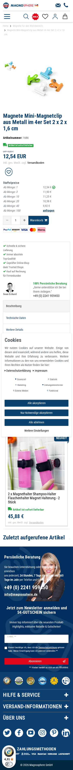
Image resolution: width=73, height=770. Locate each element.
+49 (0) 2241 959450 (46, 295)
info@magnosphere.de (21, 594)
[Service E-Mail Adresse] (58, 5)
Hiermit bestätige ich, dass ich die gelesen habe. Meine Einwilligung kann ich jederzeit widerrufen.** (36, 649)
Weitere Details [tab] (14, 329)
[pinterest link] (54, 733)
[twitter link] (7, 733)
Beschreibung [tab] (13, 306)
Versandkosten (35, 162)
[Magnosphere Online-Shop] (21, 5)
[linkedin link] (66, 733)
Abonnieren (35, 661)
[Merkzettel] (45, 16)
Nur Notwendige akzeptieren (36, 412)
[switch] (9, 764)
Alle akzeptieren (37, 403)
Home (6, 26)
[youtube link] (31, 733)
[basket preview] (65, 16)
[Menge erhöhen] (24, 220)
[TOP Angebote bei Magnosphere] (35, 16)
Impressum (41, 370)
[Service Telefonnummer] (66, 5)
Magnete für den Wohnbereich (28, 26)
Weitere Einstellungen (36, 430)
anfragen (48, 210)
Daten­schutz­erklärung (18, 370)
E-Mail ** (12, 637)
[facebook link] (19, 733)
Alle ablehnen (36, 422)
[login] (55, 16)
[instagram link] (42, 733)
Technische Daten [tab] (16, 318)
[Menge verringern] (7, 220)
